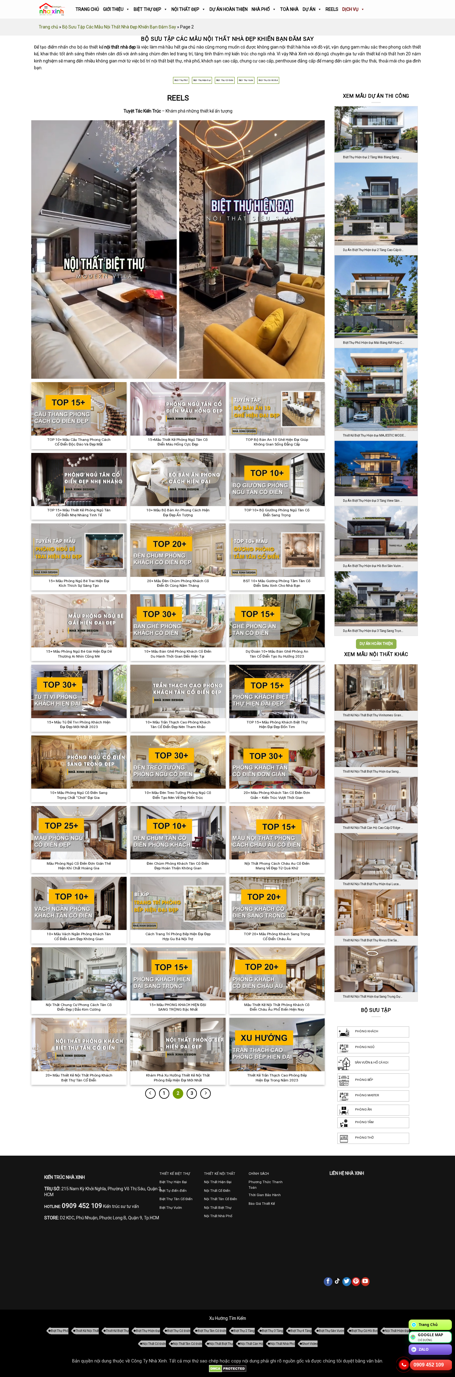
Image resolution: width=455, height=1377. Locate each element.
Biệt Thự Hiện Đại (201, 80)
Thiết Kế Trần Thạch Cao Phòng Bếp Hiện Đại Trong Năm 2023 (277, 1077)
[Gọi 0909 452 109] (404, 1364)
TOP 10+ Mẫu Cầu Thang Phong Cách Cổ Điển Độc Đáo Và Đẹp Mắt (78, 442)
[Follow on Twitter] (346, 1281)
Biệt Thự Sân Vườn (331, 1330)
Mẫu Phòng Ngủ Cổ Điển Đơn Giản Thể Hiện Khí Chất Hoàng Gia (79, 866)
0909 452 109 (429, 1364)
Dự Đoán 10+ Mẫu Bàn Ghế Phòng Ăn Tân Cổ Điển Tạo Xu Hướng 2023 (277, 654)
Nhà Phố (261, 9)
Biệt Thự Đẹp (147, 9)
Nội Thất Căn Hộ (251, 1343)
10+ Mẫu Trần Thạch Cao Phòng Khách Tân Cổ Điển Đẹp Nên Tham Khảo (177, 724)
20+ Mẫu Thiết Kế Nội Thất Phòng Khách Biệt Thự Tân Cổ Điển (79, 1077)
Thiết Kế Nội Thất (87, 1330)
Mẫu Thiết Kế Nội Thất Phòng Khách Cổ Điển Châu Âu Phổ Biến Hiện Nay (277, 1007)
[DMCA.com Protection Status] (227, 1368)
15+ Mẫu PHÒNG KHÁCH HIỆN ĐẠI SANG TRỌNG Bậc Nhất (178, 1007)
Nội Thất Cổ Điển (154, 1343)
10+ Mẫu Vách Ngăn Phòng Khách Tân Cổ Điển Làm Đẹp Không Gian (79, 936)
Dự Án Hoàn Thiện (229, 9)
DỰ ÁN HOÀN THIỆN (376, 644)
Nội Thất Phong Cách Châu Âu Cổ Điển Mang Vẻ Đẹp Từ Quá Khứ (277, 866)
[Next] (205, 1093)
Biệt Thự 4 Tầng (301, 1330)
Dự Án (309, 9)
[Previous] (150, 1093)
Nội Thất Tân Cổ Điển (187, 1343)
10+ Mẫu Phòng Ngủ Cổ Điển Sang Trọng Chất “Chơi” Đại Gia (78, 795)
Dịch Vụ (350, 9)
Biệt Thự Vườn (246, 80)
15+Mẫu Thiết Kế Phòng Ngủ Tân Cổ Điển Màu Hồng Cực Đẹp (178, 442)
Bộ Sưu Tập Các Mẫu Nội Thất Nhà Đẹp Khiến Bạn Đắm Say (119, 26)
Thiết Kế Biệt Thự (117, 1330)
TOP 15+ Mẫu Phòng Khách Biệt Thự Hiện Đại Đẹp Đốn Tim (277, 724)
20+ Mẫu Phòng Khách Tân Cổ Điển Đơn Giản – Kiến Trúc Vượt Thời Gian (277, 795)
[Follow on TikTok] (337, 1281)
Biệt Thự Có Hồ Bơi (268, 80)
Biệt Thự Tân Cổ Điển (211, 1330)
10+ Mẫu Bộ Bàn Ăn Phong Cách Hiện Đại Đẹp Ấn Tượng (178, 512)
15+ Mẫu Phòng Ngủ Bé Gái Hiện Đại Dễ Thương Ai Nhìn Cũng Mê (79, 654)
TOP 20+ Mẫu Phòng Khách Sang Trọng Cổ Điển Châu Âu (277, 936)
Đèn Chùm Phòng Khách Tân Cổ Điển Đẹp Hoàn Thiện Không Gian (178, 866)
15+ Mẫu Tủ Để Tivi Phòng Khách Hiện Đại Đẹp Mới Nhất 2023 (78, 724)
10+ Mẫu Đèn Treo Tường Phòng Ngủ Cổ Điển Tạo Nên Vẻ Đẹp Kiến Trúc (178, 795)
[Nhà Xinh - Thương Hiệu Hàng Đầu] (52, 9)
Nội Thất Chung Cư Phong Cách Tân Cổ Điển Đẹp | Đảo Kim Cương (79, 1007)
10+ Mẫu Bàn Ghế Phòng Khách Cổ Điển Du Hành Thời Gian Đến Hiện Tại (177, 654)
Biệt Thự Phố (181, 80)
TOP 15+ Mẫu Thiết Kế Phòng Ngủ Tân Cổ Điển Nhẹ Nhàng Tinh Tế (78, 512)
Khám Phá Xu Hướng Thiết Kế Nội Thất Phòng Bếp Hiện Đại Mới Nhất (178, 1077)
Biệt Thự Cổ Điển (224, 80)
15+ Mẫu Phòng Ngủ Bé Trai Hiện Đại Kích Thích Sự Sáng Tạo (79, 583)
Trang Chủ (87, 9)
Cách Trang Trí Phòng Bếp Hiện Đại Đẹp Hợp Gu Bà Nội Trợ (177, 936)
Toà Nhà (289, 9)
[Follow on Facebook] (328, 1281)
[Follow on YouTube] (365, 1281)
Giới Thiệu (113, 9)
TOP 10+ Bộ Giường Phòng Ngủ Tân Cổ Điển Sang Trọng (277, 512)
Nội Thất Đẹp (185, 9)
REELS (332, 9)
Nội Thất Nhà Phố (282, 1343)
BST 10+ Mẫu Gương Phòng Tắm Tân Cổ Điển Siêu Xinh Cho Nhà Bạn (276, 583)
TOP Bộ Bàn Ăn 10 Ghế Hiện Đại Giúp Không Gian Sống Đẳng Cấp (277, 442)
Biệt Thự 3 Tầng (272, 1330)
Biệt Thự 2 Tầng (244, 1330)
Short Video (310, 1343)
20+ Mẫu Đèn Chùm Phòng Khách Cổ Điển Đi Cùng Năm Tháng (178, 583)
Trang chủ (48, 26)
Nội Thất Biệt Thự (221, 1343)
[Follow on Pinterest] (356, 1281)
